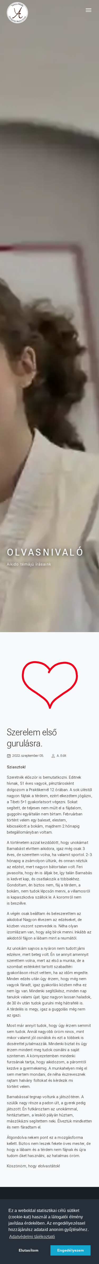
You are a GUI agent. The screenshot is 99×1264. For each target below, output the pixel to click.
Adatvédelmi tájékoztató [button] (32, 1236)
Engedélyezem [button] (70, 1250)
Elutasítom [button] (28, 1250)
